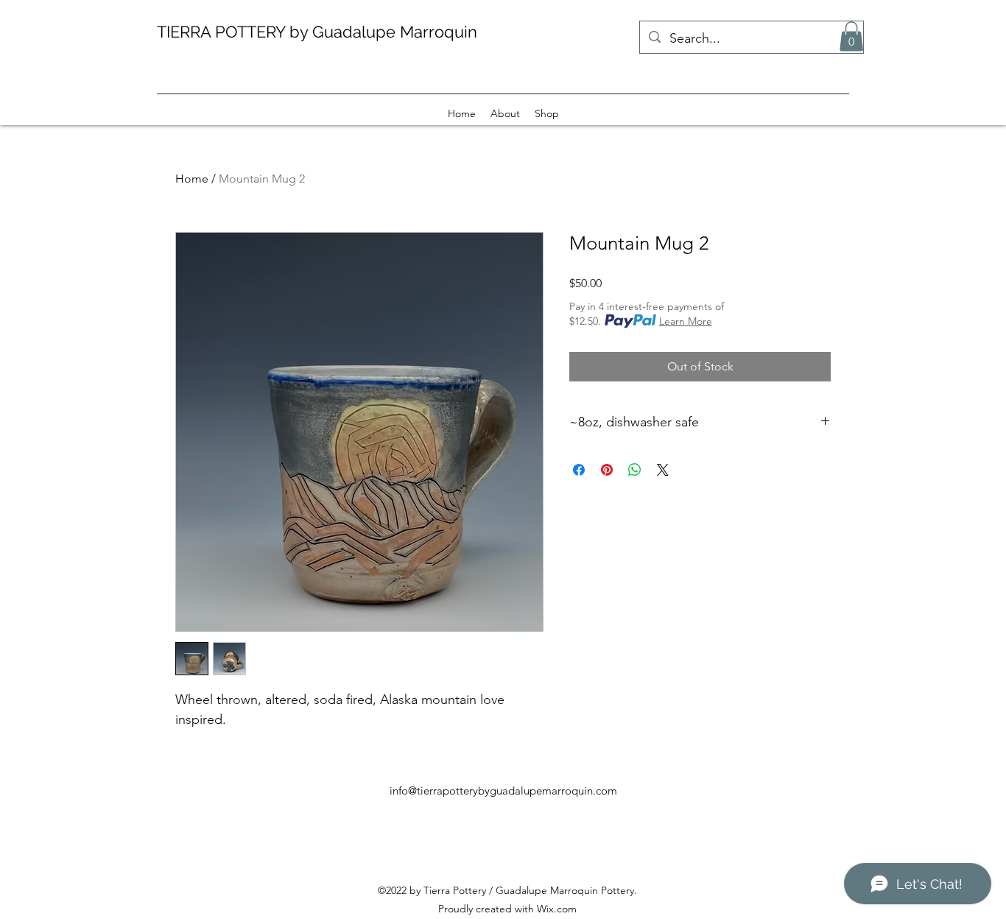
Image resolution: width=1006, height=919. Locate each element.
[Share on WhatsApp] (635, 470)
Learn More (685, 321)
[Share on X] (663, 470)
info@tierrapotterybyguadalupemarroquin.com (503, 790)
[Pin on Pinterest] (607, 470)
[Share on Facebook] (579, 470)
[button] (851, 36)
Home (191, 179)
